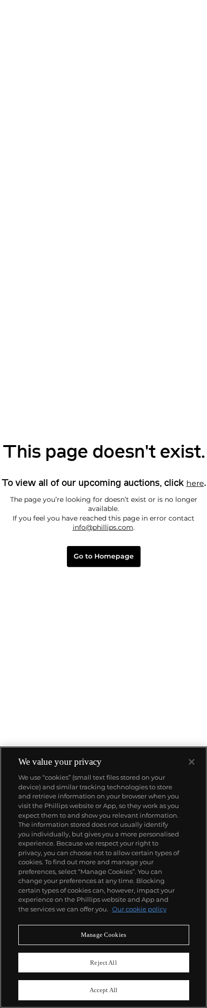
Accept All (103, 990)
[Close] (191, 761)
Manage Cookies (103, 934)
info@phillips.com (103, 527)
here (195, 482)
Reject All (103, 962)
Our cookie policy (139, 909)
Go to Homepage (104, 556)
